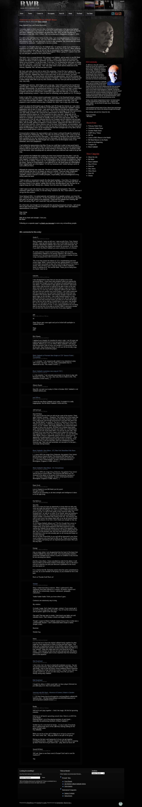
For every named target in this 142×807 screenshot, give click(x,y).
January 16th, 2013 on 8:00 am (41, 277)
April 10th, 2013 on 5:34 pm (40, 358)
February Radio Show (95, 126)
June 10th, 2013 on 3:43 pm (40, 486)
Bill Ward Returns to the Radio (98, 140)
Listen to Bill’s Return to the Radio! (99, 137)
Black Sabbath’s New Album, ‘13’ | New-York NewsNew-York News (54, 450)
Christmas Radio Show (95, 128)
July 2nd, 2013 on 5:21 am (40, 662)
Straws (90, 175)
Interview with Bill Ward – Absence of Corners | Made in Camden (53, 692)
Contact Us (40, 13)
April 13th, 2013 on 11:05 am (40, 386)
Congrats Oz (92, 144)
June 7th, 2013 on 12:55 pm (40, 469)
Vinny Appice (68, 786)
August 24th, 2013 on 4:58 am (41, 694)
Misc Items (92, 169)
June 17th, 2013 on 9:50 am (40, 549)
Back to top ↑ (68, 803)
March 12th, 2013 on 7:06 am (40, 316)
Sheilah (35, 584)
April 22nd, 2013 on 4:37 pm (40, 399)
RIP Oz (90, 135)
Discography (51, 13)
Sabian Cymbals (69, 793)
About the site (92, 157)
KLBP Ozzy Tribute (94, 133)
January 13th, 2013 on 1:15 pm (41, 238)
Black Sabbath (42, 21)
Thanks (30, 13)
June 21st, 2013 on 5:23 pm (40, 640)
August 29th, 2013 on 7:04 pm (41, 708)
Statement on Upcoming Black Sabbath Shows (38, 19)
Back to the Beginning (95, 142)
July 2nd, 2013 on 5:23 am (40, 681)
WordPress (30, 803)
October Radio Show (95, 130)
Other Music (92, 171)
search (122, 1)
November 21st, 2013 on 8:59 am (41, 750)
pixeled (39, 803)
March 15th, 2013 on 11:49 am (41, 337)
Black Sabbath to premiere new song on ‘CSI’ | (48, 371)
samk (44, 803)
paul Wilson (36, 397)
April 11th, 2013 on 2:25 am (40, 372)
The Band (79, 13)
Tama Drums (68, 796)
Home (21, 13)
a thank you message (47, 223)
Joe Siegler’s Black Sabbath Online (75, 784)
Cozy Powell (68, 781)
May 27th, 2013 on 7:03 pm (40, 411)
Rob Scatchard (37, 661)
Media (70, 13)
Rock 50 (61, 13)
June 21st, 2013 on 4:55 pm (40, 585)
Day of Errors (92, 164)
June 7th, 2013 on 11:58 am (40, 452)
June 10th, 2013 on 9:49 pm (40, 502)
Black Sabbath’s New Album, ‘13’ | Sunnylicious (48, 468)
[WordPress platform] (120, 805)
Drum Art (91, 166)
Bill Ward (91, 159)
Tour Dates (90, 13)
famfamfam (60, 803)
